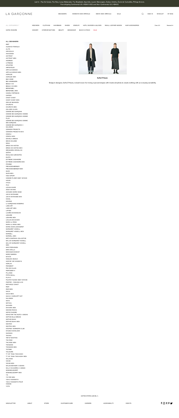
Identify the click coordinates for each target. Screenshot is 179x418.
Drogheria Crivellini (14, 150)
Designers (62, 14)
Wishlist (160, 14)
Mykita (8, 257)
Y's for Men (10, 377)
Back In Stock (84, 30)
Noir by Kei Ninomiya (14, 261)
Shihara (9, 305)
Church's (9, 104)
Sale (95, 30)
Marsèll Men (11, 236)
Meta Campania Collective (16, 238)
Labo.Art (9, 206)
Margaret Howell (13, 229)
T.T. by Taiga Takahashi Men (16, 356)
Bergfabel (10, 88)
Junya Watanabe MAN (14, 197)
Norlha (9, 263)
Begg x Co (10, 84)
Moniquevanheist (13, 252)
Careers (88, 403)
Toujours (9, 352)
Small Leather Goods (113, 25)
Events (128, 403)
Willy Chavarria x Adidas (15, 368)
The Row (9, 340)
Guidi (8, 171)
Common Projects (13, 129)
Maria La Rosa (11, 222)
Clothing (46, 25)
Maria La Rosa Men (13, 224)
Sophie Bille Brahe (13, 317)
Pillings (9, 273)
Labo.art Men (11, 208)
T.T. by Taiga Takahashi (14, 354)
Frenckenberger (12, 166)
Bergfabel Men (12, 91)
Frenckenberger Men (14, 169)
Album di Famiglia (13, 47)
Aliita (8, 49)
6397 (7, 44)
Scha (8, 301)
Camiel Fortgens (12, 93)
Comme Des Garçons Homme (17, 114)
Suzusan (9, 333)
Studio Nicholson (13, 331)
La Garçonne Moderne (15, 203)
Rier (7, 287)
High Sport (10, 176)
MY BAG (170, 14)
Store (46, 403)
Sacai (8, 291)
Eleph (8, 157)
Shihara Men (11, 307)
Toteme (9, 349)
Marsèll (9, 234)
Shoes (67, 25)
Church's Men (11, 107)
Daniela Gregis (12, 139)
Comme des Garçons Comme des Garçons (17, 122)
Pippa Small (10, 275)
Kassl (8, 199)
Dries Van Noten (12, 145)
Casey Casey (11, 98)
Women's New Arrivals (81, 14)
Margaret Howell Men (15, 231)
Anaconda (10, 53)
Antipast (9, 56)
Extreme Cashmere (13, 159)
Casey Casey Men (12, 100)
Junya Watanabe (12, 194)
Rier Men (9, 289)
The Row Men (11, 342)
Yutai (8, 386)
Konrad (9, 201)
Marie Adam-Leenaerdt (15, 227)
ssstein (9, 324)
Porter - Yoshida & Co (14, 282)
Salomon (9, 298)
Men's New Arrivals (103, 14)
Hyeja (8, 183)
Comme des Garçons (14, 111)
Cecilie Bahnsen (12, 102)
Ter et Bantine (11, 338)
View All (157, 25)
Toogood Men (11, 347)
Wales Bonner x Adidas (15, 366)
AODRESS (9, 60)
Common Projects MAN (15, 132)
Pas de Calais (11, 268)
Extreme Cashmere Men (15, 162)
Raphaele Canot (12, 284)
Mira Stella (10, 250)
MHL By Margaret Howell (16, 241)
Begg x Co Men (11, 86)
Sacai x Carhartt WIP (14, 296)
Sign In (150, 14)
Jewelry (76, 25)
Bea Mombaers (11, 81)
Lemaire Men (11, 217)
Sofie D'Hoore (11, 30)
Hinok (8, 180)
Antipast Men (11, 58)
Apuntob (9, 65)
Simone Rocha (11, 310)
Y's (7, 375)
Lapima (8, 210)
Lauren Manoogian (13, 213)
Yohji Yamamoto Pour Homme (14, 383)
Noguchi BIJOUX (12, 259)
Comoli (8, 134)
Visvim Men (10, 363)
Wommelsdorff (12, 370)
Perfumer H (10, 270)
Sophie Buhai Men (13, 321)
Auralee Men (11, 77)
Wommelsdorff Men (14, 372)
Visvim (8, 361)
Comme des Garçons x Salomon (14, 126)
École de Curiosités (14, 155)
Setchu (9, 303)
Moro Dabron (11, 254)
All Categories (12, 25)
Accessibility (108, 403)
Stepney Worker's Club (15, 328)
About (29, 403)
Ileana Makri (11, 187)
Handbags (57, 25)
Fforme (9, 164)
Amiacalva (10, 51)
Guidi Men (9, 173)
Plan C (8, 277)
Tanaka (8, 335)
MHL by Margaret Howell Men (16, 244)
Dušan (8, 152)
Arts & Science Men (13, 72)
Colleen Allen (12, 109)
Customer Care (67, 403)
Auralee (9, 74)
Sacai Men (10, 294)
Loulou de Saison (13, 220)
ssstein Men (11, 326)
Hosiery (35, 30)
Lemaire (9, 215)
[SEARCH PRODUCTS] (144, 14)
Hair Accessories (132, 25)
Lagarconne (19, 14)
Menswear (71, 30)
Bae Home (9, 79)
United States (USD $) (89, 396)
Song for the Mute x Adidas (17, 314)
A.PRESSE (9, 63)
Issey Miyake (11, 189)
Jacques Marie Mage (14, 192)
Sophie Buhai (11, 319)
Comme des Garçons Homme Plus (17, 117)
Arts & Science (12, 70)
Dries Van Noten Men (14, 148)
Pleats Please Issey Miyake (16, 280)
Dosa (8, 143)
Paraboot (9, 266)
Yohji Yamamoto (12, 379)
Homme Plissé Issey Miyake (16, 178)
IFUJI (7, 185)
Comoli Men (10, 136)
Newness (35, 25)
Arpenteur (10, 67)
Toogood (9, 345)
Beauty (61, 30)
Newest (169, 25)
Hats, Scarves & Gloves (92, 25)
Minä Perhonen (12, 247)
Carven (9, 95)
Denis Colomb (11, 141)
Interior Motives (48, 30)
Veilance (9, 359)
